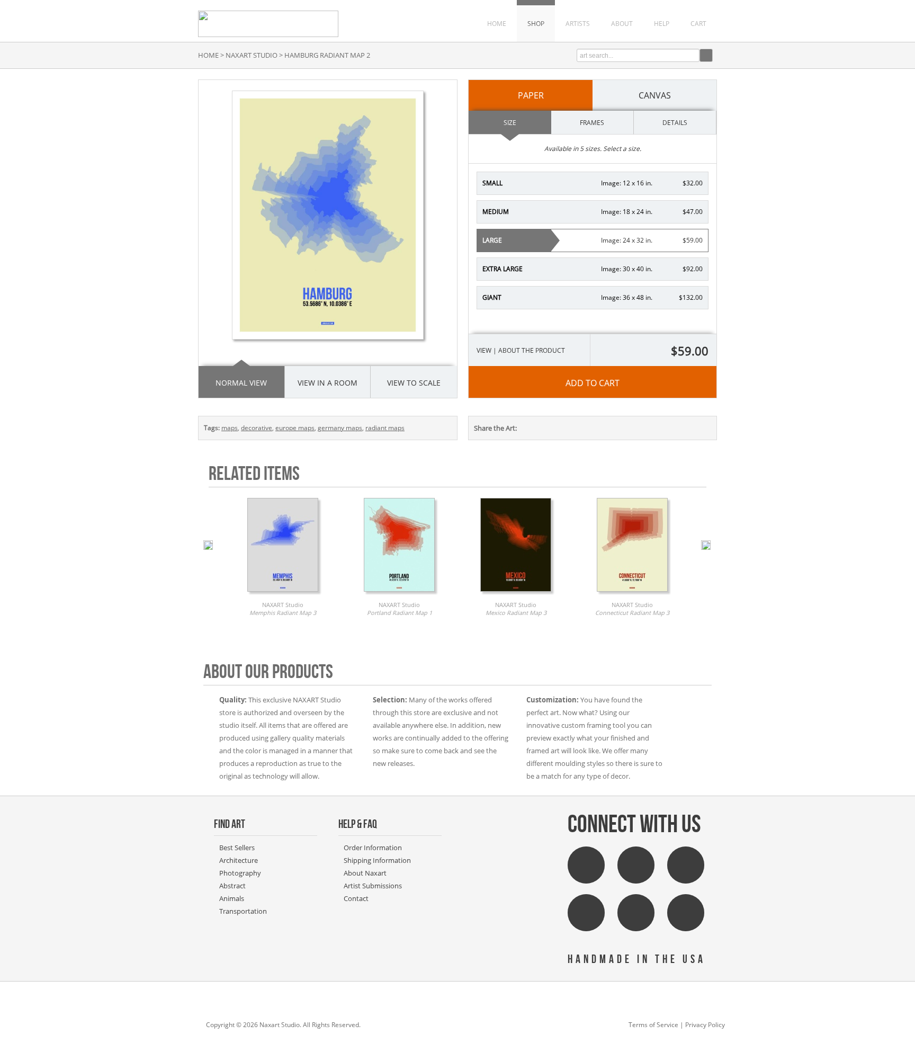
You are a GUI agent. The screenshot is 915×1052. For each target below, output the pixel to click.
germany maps (340, 427)
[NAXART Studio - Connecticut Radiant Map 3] (632, 594)
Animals (231, 898)
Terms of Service (653, 1024)
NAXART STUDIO (251, 55)
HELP (661, 23)
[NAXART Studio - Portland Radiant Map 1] (399, 594)
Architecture (238, 860)
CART (698, 23)
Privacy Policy (705, 1024)
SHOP (535, 23)
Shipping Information (377, 860)
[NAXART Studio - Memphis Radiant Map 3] (282, 594)
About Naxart (365, 873)
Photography (240, 873)
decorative (256, 427)
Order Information (373, 847)
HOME (496, 23)
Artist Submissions (373, 885)
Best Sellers (237, 847)
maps (229, 427)
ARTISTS (578, 23)
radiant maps (385, 427)
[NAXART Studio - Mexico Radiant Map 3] (515, 594)
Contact (356, 898)
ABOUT (622, 23)
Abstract (232, 885)
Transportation (243, 911)
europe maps (295, 427)
